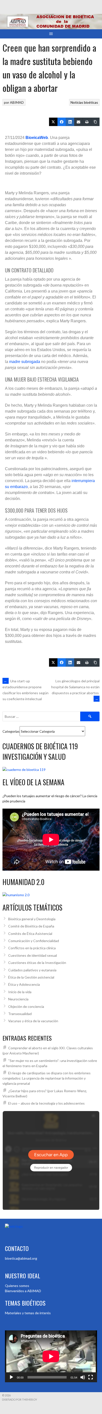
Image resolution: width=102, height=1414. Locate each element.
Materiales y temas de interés (28, 1313)
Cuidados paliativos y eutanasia (32, 970)
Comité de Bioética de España (31, 926)
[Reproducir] (11, 1377)
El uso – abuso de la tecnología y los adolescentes (46, 1103)
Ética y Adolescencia (24, 984)
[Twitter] (53, 122)
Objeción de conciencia (26, 1006)
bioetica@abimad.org (21, 1258)
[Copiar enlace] (95, 122)
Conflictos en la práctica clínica (32, 948)
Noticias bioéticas (84, 102)
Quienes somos (17, 1285)
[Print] (87, 122)
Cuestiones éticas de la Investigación (37, 962)
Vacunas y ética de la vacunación (33, 1021)
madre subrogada (24, 362)
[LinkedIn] (70, 122)
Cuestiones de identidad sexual (32, 955)
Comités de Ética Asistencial (30, 933)
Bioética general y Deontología (31, 919)
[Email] (78, 122)
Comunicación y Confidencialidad (33, 941)
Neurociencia (18, 999)
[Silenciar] (82, 1377)
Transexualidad (20, 1014)
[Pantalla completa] (90, 1377)
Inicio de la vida (19, 992)
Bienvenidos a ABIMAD (23, 1291)
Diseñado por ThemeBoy (19, 1399)
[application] (51, 1356)
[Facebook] (61, 122)
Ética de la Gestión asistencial (31, 977)
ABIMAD (17, 102)
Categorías (11, 731)
